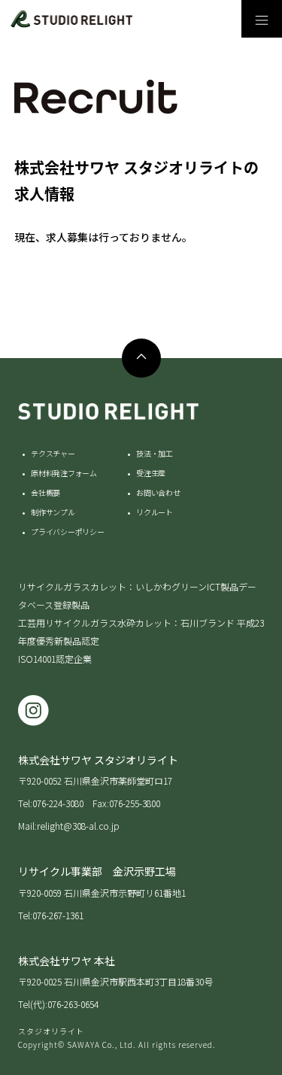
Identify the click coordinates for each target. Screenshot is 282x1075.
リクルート (154, 512)
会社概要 (45, 492)
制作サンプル (53, 512)
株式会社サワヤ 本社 (66, 960)
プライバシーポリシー (68, 531)
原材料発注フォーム (64, 472)
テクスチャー (53, 453)
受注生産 (150, 472)
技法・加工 (154, 453)
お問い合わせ (158, 492)
